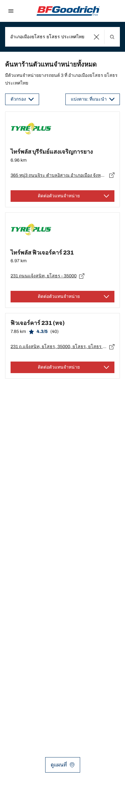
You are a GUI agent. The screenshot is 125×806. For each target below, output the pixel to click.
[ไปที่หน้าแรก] (68, 11)
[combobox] (62, 37)
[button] (96, 37)
